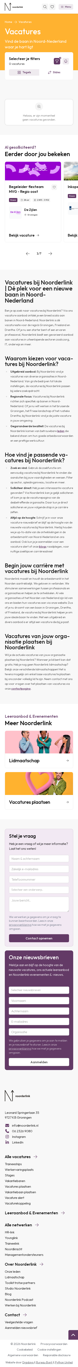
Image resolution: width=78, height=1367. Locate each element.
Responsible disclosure (56, 1355)
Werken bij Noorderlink (20, 1305)
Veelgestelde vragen (19, 1322)
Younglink (11, 1238)
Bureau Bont (44, 1362)
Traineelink (12, 1243)
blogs (42, 546)
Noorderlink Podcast (19, 1300)
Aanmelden (39, 1062)
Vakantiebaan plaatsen (20, 1192)
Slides (56, 72)
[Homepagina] (14, 7)
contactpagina (21, 688)
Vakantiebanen (15, 1181)
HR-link (9, 1232)
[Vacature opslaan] (54, 187)
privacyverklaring (20, 925)
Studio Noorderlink (18, 1288)
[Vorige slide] (28, 254)
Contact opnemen (39, 938)
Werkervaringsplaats (19, 1170)
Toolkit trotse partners (20, 1283)
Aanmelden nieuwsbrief (21, 1328)
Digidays (28, 1362)
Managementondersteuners (24, 1255)
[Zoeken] (45, 7)
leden (60, 431)
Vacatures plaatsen (18, 1186)
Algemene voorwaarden (23, 1355)
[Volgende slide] (50, 254)
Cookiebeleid (25, 1349)
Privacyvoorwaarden (54, 1344)
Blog (8, 1294)
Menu (68, 6)
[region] (39, 202)
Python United (64, 1362)
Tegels (26, 72)
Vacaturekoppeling (18, 1203)
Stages (10, 1175)
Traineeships (13, 1164)
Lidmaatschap (14, 1277)
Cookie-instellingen (49, 1349)
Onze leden (12, 1271)
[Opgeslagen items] (52, 7)
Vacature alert (14, 1198)
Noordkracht (13, 1249)
